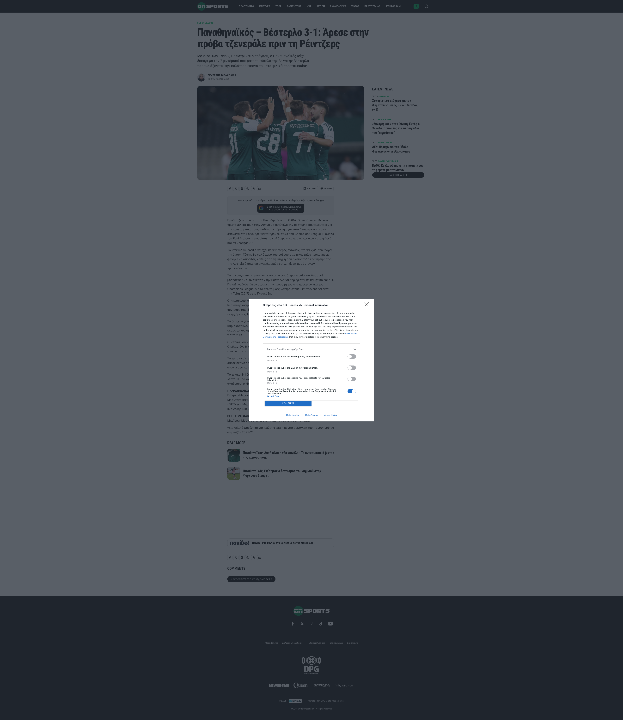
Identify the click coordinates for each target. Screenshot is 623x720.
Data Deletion (293, 415)
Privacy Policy (330, 415)
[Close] (368, 305)
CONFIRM (288, 403)
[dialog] (311, 360)
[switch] (352, 356)
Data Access (311, 415)
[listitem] (311, 349)
